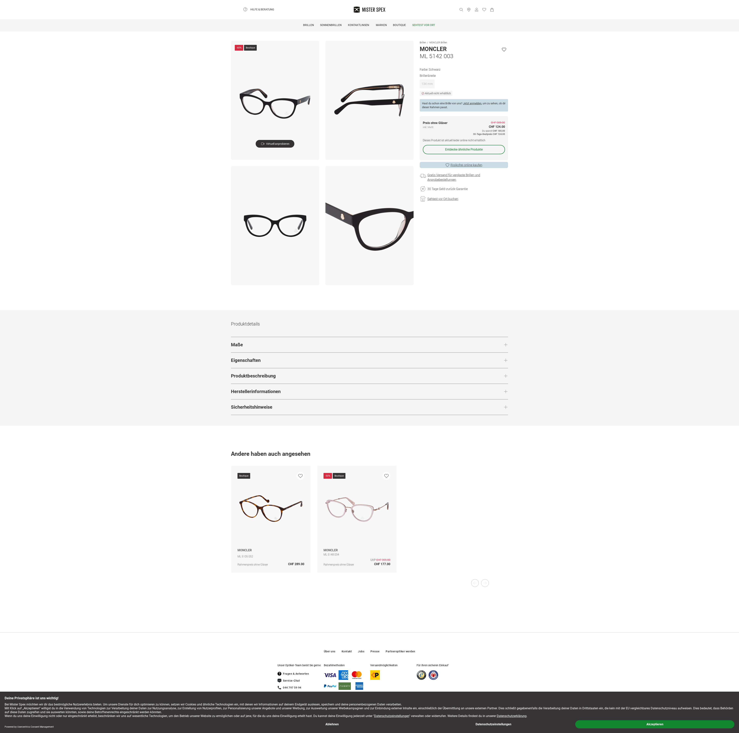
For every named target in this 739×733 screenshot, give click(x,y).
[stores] (469, 9)
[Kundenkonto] (476, 9)
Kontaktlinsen (358, 25)
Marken (381, 25)
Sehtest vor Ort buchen (442, 199)
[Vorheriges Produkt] (475, 583)
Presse (375, 651)
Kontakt (347, 651)
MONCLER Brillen (438, 42)
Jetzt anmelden (472, 103)
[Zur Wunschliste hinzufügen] (504, 49)
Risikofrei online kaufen (466, 165)
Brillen (308, 25)
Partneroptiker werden (400, 651)
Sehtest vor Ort (423, 25)
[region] (369, 523)
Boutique (399, 25)
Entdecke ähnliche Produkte (464, 149)
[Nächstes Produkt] (485, 583)
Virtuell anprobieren (277, 143)
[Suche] (461, 10)
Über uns (329, 651)
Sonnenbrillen (331, 25)
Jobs (361, 651)
